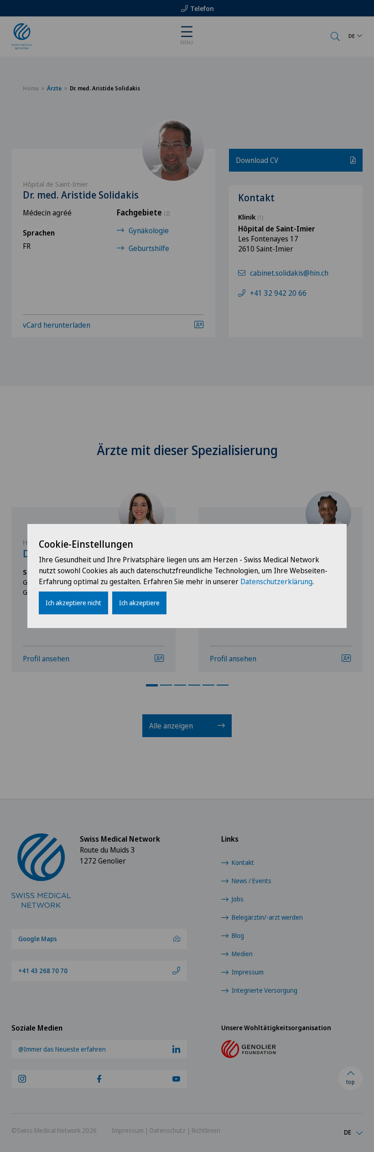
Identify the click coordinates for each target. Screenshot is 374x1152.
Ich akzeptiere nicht (73, 602)
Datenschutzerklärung (276, 581)
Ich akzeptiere (139, 602)
